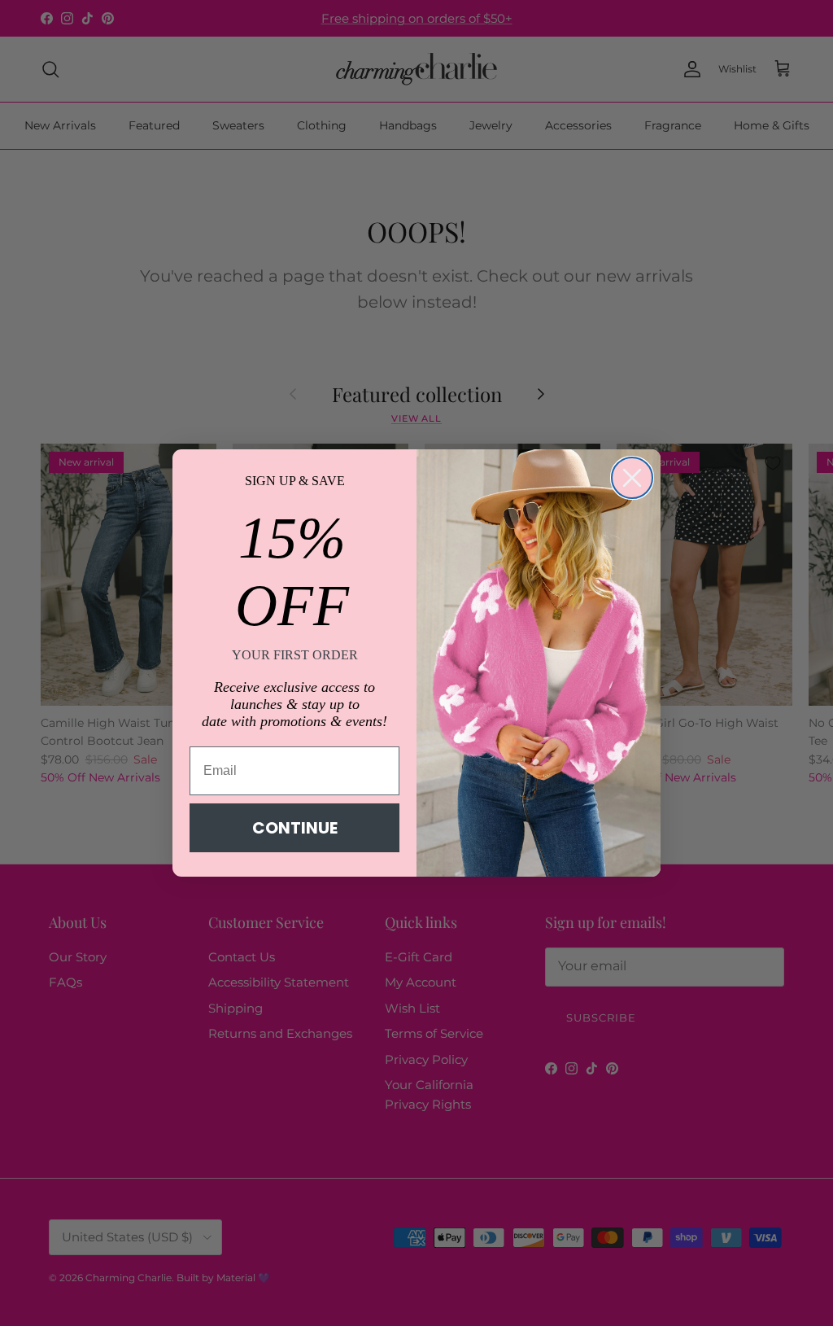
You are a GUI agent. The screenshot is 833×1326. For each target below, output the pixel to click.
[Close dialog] (632, 477)
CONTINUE (295, 827)
